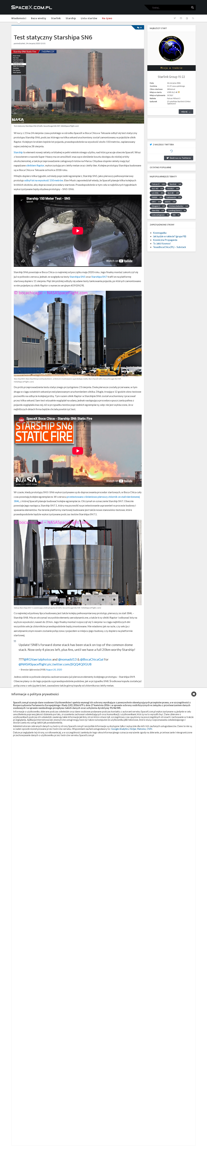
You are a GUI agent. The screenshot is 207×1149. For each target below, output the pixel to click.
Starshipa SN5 (77, 276)
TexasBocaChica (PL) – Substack (169, 247)
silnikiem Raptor (35, 165)
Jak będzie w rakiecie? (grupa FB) (169, 236)
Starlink (175, 184)
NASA (157, 197)
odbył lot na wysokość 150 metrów (43, 180)
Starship (18, 152)
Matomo (141, 729)
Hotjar (133, 729)
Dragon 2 (158, 206)
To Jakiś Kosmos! (162, 243)
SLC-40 (157, 188)
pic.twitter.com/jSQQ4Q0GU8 (69, 664)
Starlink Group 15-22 (171, 77)
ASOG (170, 201)
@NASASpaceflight (33, 664)
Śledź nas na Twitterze (180, 158)
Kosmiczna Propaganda (165, 240)
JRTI (156, 201)
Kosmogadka (159, 232)
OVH (149, 729)
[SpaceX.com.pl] (31, 7)
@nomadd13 (67, 659)
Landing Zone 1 (177, 210)
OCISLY (173, 188)
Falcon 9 (158, 184)
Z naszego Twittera (163, 144)
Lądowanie (173, 197)
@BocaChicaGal (92, 659)
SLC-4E (173, 193)
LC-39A (157, 193)
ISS (176, 215)
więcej (184, 111)
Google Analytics (120, 729)
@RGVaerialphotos (38, 659)
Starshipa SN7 (99, 276)
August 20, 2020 (54, 669)
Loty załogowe (160, 215)
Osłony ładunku (178, 206)
